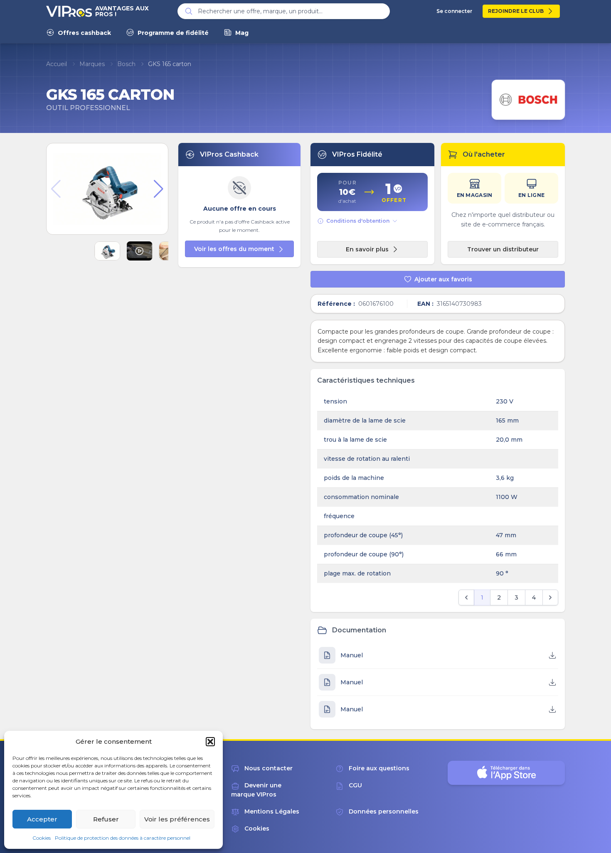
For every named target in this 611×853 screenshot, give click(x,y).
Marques (92, 64)
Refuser (106, 819)
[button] (210, 741)
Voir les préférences (177, 819)
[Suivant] (550, 597)
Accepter (42, 819)
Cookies (41, 838)
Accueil (56, 64)
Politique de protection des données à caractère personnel (122, 838)
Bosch (126, 64)
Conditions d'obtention (357, 221)
